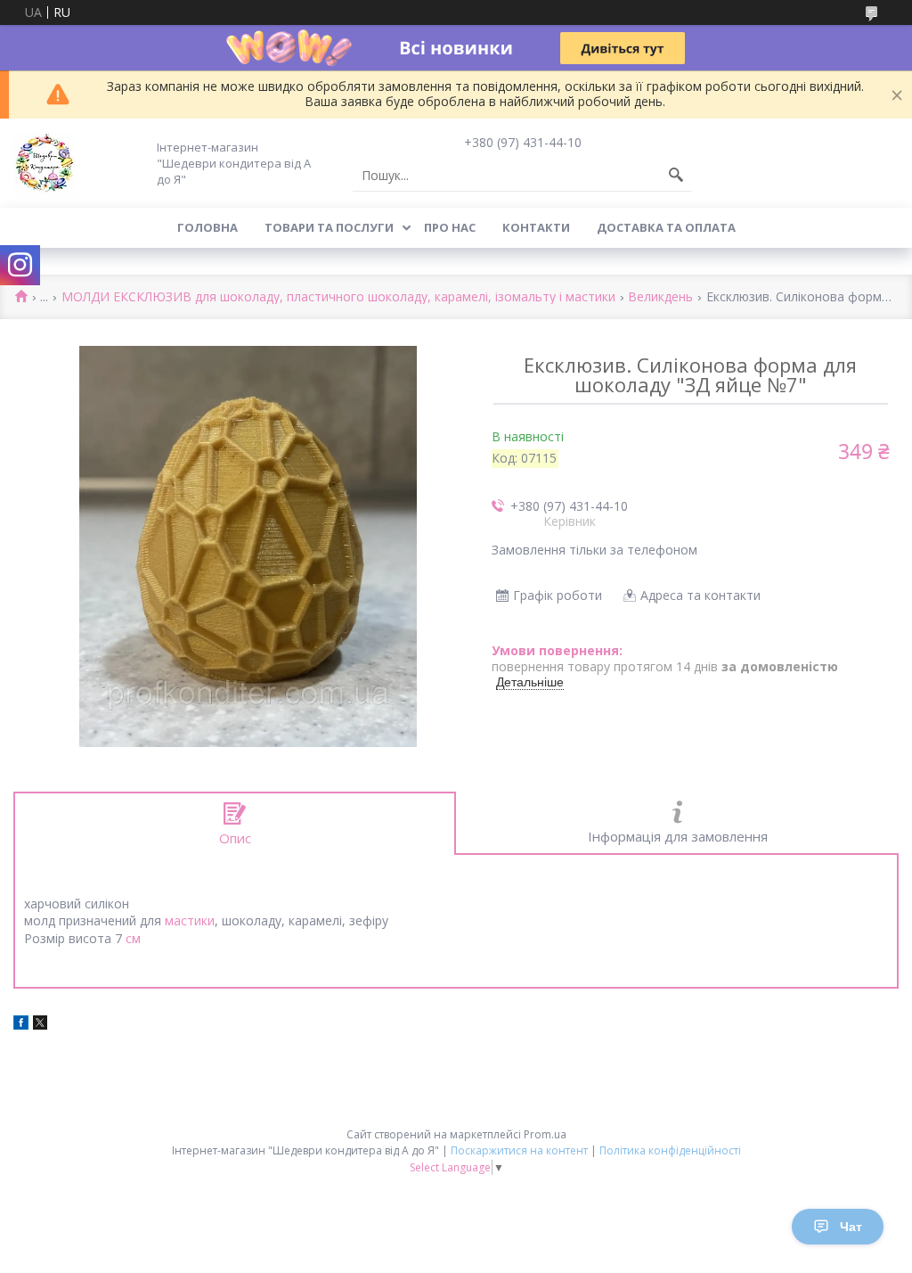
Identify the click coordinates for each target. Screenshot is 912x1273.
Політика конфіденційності (670, 1150)
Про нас (450, 227)
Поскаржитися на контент (519, 1150)
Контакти (536, 227)
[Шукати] (676, 175)
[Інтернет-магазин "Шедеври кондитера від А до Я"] (44, 163)
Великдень (660, 297)
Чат (851, 1227)
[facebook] (20, 1024)
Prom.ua (545, 1134)
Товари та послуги (329, 227)
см (133, 938)
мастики (190, 920)
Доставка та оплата (666, 227)
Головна (207, 227)
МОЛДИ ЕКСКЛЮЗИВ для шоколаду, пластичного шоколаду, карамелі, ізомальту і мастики (338, 297)
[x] (40, 1024)
